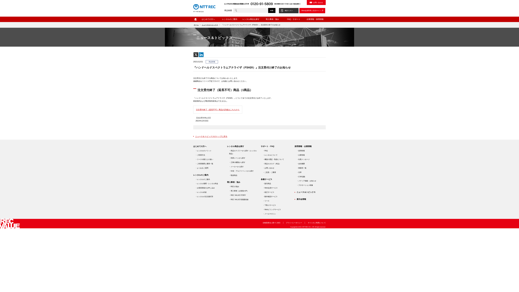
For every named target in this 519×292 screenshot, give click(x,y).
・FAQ (265, 151)
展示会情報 (301, 199)
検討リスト (289, 10)
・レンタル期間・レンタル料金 (206, 184)
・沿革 (299, 172)
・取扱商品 (233, 175)
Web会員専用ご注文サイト (311, 10)
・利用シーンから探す (237, 158)
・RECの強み (234, 187)
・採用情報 (301, 151)
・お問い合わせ (268, 168)
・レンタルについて (270, 155)
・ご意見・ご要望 (269, 172)
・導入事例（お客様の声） (239, 191)
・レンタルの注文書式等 (204, 197)
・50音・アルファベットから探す (241, 171)
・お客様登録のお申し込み (205, 188)
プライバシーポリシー (294, 223)
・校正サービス (268, 192)
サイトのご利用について (317, 223)
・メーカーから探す (236, 167)
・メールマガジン (269, 214)
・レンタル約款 (201, 192)
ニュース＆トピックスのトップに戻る (211, 136)
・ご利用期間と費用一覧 (204, 164)
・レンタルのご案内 (202, 179)
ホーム (195, 19)
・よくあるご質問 (201, 168)
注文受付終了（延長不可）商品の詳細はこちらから (217, 110)
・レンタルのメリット (203, 151)
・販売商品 (267, 184)
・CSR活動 (301, 177)
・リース (266, 201)
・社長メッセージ (303, 159)
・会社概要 (301, 164)
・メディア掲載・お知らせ (306, 181)
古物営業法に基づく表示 (271, 223)
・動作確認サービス (270, 197)
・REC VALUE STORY (237, 195)
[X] (196, 54)
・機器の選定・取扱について (273, 159)
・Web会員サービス (270, 188)
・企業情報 (301, 155)
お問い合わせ (318, 3)
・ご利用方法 (200, 155)
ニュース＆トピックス (210, 25)
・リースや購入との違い (204, 159)
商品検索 (228, 10)
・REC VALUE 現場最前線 (238, 199)
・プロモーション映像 (305, 185)
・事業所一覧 (301, 168)
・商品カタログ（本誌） (272, 164)
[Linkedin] (201, 54)
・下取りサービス (269, 205)
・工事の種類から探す (237, 162)
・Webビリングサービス (272, 209)
